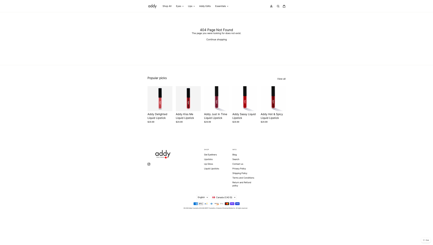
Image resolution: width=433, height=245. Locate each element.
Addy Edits (205, 6)
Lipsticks (208, 159)
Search (235, 159)
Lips (190, 6)
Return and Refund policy (241, 184)
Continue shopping (216, 39)
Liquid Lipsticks (211, 168)
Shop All (167, 6)
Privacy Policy (239, 168)
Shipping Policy (239, 173)
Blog (234, 154)
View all (281, 78)
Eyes (179, 6)
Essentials (221, 6)
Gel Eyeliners (210, 154)
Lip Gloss (208, 164)
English (201, 197)
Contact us (237, 164)
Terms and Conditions (243, 177)
